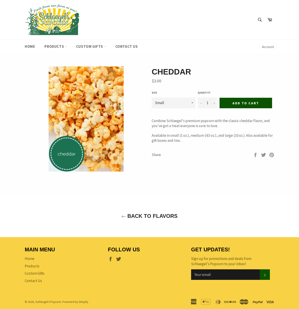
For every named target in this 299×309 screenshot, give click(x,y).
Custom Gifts (90, 46)
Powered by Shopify (75, 302)
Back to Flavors (152, 216)
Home (30, 46)
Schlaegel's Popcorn (48, 302)
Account (268, 46)
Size (154, 92)
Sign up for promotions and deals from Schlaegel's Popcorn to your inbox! (221, 261)
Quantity (204, 92)
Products (54, 46)
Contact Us (126, 46)
